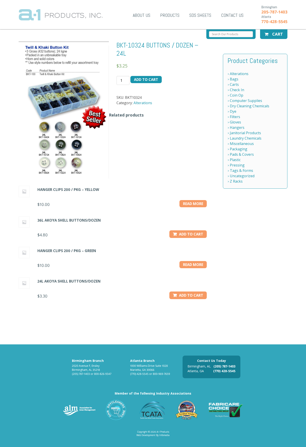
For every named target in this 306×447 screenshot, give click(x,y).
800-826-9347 (102, 374)
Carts (234, 84)
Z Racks (236, 181)
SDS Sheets (200, 15)
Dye (233, 111)
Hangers (237, 127)
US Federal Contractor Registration (186, 409)
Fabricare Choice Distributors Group (225, 409)
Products (169, 15)
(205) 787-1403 (81, 374)
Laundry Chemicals (245, 138)
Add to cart (146, 79)
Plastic (235, 159)
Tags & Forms (241, 170)
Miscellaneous (242, 143)
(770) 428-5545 (139, 374)
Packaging (238, 149)
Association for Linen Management (79, 409)
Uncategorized (242, 175)
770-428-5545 (274, 21)
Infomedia (164, 435)
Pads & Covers (242, 154)
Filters (235, 116)
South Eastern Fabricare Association (116, 409)
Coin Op (236, 95)
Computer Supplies (246, 100)
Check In (237, 89)
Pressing (237, 165)
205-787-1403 (274, 12)
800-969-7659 (161, 374)
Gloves (235, 122)
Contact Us (232, 15)
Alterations (143, 102)
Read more (193, 203)
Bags (234, 79)
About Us (141, 15)
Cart (277, 34)
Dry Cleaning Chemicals (249, 106)
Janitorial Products (245, 132)
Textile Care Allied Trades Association (151, 409)
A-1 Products (61, 15)
